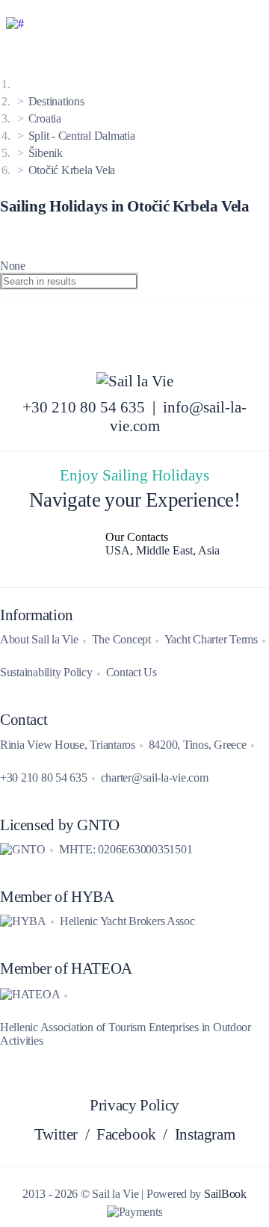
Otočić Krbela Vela (71, 170)
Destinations (56, 101)
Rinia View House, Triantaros (67, 744)
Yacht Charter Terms (211, 639)
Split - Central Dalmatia (81, 135)
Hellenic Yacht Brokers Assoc (127, 921)
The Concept (121, 639)
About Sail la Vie (39, 639)
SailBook (225, 1193)
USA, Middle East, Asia (162, 550)
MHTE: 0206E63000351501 (125, 849)
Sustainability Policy (46, 672)
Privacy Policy (134, 1105)
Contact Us (131, 672)
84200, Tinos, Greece (198, 744)
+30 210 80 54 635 (83, 407)
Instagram (205, 1134)
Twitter (56, 1134)
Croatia (44, 118)
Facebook (126, 1134)
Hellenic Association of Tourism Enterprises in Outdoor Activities (125, 1034)
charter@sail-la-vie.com (154, 777)
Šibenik (45, 152)
